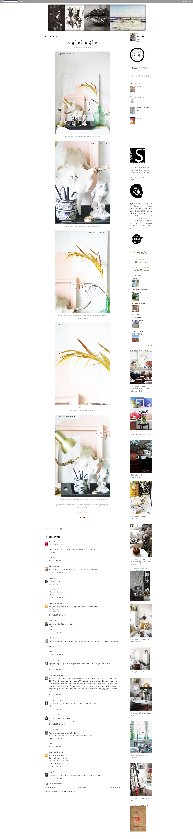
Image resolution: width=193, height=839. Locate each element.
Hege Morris (53, 772)
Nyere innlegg (50, 787)
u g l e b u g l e (82, 42)
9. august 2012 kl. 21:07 (60, 724)
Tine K (133, 223)
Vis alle (149, 345)
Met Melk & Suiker (138, 303)
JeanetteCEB (53, 752)
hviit (137, 228)
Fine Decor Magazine (139, 289)
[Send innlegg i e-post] (61, 529)
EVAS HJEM (52, 729)
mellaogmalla (54, 700)
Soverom (146, 220)
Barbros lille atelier (57, 715)
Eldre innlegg (115, 787)
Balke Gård (145, 228)
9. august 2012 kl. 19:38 (60, 709)
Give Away (138, 118)
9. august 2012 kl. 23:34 (60, 766)
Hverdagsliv (135, 206)
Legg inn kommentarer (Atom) (65, 791)
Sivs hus (52, 566)
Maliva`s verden (138, 320)
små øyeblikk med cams (57, 603)
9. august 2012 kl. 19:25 (60, 694)
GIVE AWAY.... (140, 86)
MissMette (52, 578)
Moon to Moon (136, 292)
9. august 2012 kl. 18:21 (60, 655)
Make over (148, 218)
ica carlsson (136, 276)
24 (50, 541)
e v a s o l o (140, 97)
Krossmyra (52, 660)
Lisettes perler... (139, 331)
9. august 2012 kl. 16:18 (60, 572)
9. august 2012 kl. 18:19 (60, 632)
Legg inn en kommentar (53, 784)
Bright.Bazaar (137, 317)
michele (52, 638)
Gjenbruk (135, 203)
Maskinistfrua (54, 675)
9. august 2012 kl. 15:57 (60, 560)
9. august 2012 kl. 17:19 (60, 597)
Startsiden (82, 787)
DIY (145, 213)
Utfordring (134, 218)
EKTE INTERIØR (137, 334)
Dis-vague (135, 315)
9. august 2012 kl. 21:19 (60, 746)
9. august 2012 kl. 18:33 (60, 669)
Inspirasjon (135, 209)
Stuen (136, 220)
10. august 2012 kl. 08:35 (61, 778)
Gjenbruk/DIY (134, 216)
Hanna (51, 620)
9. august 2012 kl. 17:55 (60, 615)
